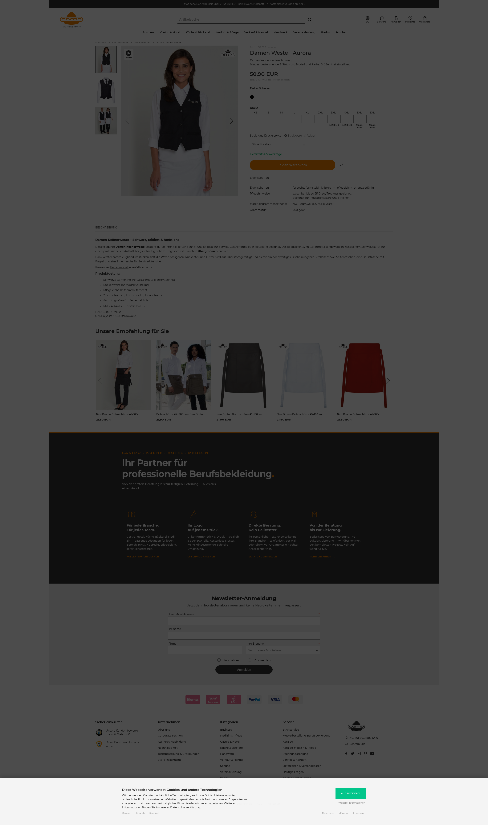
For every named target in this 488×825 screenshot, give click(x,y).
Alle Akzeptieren (350, 793)
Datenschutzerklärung (335, 813)
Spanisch (154, 813)
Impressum (359, 813)
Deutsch (127, 813)
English (140, 813)
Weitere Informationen (351, 802)
